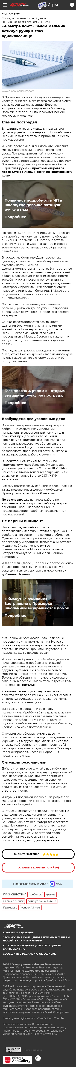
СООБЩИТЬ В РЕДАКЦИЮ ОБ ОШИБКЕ (29, 953)
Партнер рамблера (33, 1050)
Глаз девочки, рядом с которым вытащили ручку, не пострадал (35, 393)
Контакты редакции (18, 932)
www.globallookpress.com (18, 91)
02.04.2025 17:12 (11, 14)
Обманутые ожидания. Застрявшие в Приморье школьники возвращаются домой (37, 603)
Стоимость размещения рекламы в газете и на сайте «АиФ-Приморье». (36, 939)
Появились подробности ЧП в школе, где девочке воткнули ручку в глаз (33, 205)
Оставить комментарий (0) (38, 867)
